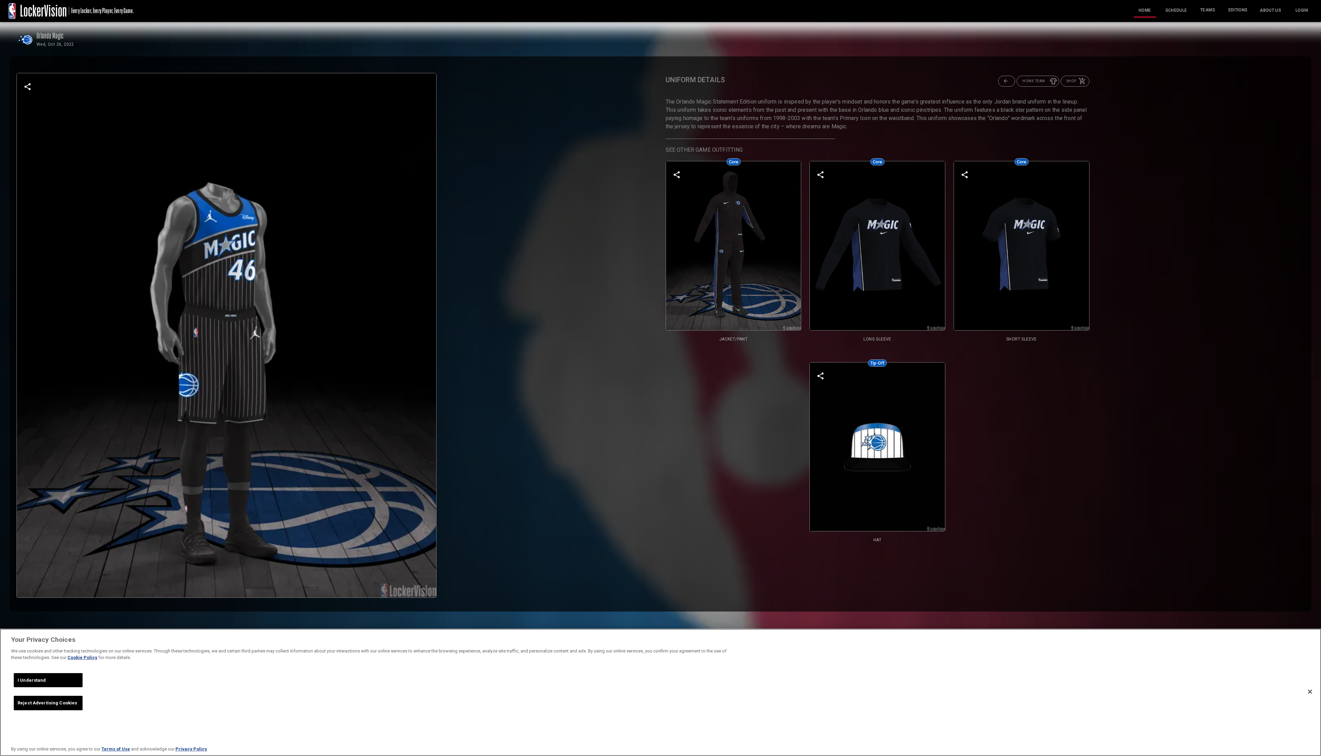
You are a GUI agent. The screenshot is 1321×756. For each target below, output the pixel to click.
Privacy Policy (191, 749)
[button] (1006, 81)
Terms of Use (115, 749)
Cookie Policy (82, 657)
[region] (660, 692)
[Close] (1310, 691)
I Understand (32, 680)
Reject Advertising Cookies (47, 702)
